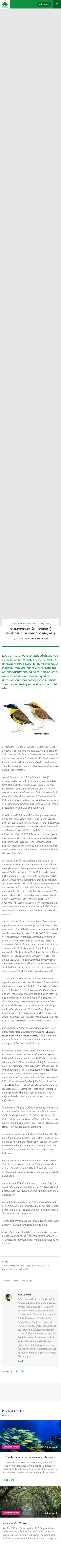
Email (20, 1361)
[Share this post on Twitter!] (11, 1371)
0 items (45, 4)
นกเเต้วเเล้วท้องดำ (11, 1281)
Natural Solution (22, 623)
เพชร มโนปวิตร (27, 1281)
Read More (8, 1480)
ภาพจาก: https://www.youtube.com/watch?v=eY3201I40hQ (26, 1266)
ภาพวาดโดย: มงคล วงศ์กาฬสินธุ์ (16, 1269)
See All (6, 1415)
